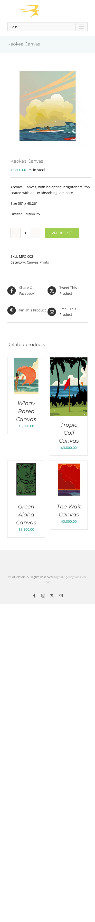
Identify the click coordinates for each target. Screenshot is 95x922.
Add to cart (62, 233)
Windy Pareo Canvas (26, 411)
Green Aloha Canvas (26, 514)
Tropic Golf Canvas (69, 433)
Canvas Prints (38, 262)
